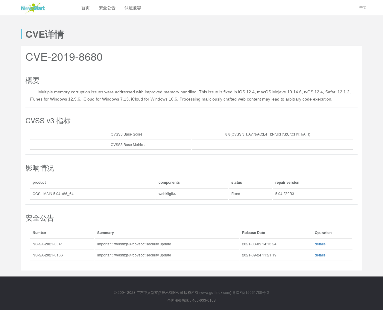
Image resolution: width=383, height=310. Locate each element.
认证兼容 (132, 7)
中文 (363, 7)
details (320, 243)
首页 (85, 7)
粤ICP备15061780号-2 (250, 292)
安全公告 (107, 7)
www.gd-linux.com (215, 292)
